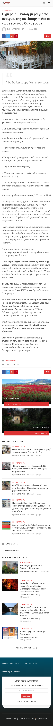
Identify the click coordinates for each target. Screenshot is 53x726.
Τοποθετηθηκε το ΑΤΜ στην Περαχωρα (32, 632)
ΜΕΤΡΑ (16, 365)
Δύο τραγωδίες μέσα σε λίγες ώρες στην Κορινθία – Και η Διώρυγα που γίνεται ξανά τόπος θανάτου (34, 611)
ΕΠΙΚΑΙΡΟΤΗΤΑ (7, 10)
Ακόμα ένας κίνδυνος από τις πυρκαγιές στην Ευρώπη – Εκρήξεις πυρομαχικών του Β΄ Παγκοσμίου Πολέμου (33, 587)
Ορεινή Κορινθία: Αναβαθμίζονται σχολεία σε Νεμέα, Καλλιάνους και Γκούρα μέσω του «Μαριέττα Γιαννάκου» (31, 528)
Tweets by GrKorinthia (11, 671)
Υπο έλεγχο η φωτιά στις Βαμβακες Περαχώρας (31, 566)
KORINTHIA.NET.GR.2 (17, 29)
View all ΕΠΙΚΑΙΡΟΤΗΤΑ (25, 648)
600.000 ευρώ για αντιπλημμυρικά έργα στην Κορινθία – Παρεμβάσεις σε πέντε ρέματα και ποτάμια (30, 488)
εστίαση (9, 365)
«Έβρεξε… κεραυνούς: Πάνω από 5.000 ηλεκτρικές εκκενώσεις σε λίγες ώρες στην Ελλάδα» (29, 469)
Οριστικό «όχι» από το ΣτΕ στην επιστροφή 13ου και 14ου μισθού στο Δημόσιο (31, 450)
